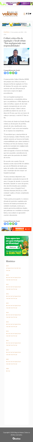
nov (9, 277)
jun (13, 268)
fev (7, 270)
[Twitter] (30, 14)
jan (9, 270)
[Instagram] (28, 14)
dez (7, 277)
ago (9, 268)
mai (15, 268)
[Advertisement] (16, 400)
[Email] (13, 73)
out (11, 277)
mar (20, 268)
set (7, 268)
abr (17, 268)
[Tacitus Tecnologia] (16, 438)
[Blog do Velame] (10, 17)
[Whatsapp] (10, 73)
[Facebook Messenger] (16, 73)
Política (6, 32)
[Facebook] (27, 14)
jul (11, 268)
